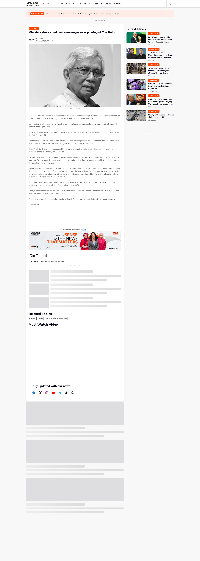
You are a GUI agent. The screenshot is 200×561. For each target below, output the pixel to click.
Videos (56, 4)
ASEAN (87, 4)
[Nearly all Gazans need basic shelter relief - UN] (136, 115)
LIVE (48, 4)
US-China (65, 4)
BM (160, 4)
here (84, 229)
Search (170, 3)
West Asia (97, 4)
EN (164, 4)
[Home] (32, 3)
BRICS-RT (76, 4)
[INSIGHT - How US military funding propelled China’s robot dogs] (136, 84)
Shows (108, 4)
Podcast (116, 4)
